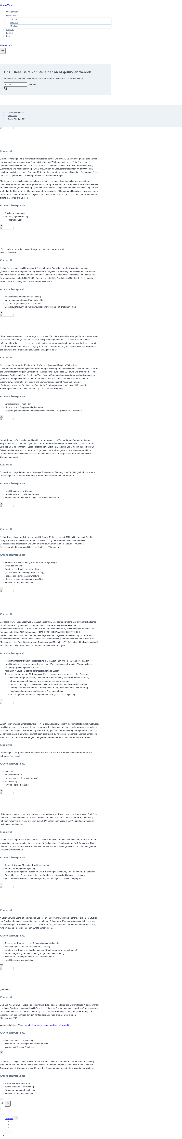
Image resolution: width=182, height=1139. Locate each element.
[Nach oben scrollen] (2, 1104)
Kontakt (9, 33)
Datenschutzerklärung (16, 112)
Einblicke (14, 23)
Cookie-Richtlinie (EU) (16, 119)
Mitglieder (14, 26)
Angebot (10, 30)
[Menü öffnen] (3, 51)
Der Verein (9, 1119)
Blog (8, 36)
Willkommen (12, 12)
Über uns (14, 19)
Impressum (12, 116)
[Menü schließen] (0, 1109)
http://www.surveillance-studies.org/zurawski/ (48, 1025)
